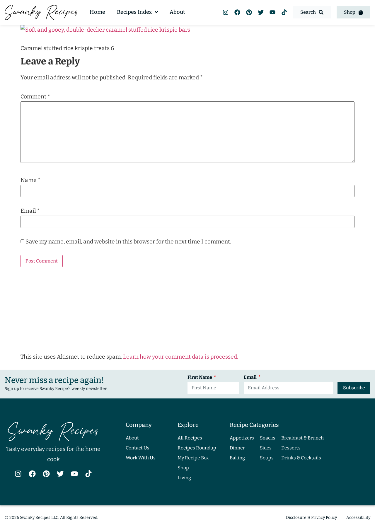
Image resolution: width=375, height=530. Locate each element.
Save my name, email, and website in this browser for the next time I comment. (128, 241)
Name (30, 180)
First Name (200, 377)
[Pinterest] (249, 12)
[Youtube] (272, 12)
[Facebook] (237, 12)
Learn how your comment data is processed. (180, 356)
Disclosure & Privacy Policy (311, 517)
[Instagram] (226, 12)
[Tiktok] (284, 12)
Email (30, 211)
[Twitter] (261, 12)
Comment (35, 96)
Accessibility (358, 517)
